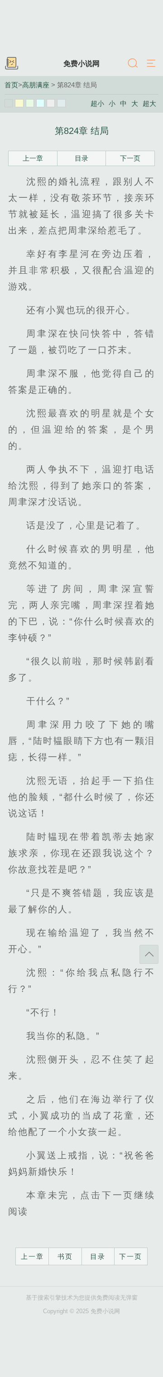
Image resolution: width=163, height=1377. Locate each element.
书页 (65, 1256)
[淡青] (61, 103)
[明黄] (19, 103)
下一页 (130, 158)
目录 (81, 158)
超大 (149, 103)
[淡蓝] (40, 103)
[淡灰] (51, 103)
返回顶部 (148, 954)
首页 (11, 85)
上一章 (33, 158)
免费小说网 (81, 63)
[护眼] (30, 103)
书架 (11, 64)
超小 (97, 103)
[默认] (9, 103)
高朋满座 (35, 85)
